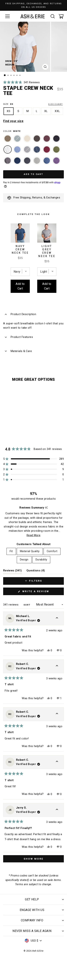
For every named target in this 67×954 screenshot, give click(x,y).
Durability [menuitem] (41, 559)
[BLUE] (17, 151)
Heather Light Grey (37, 160)
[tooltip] (46, 507)
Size (33, 104)
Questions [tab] (35, 571)
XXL (57, 111)
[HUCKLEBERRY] (46, 140)
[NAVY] (17, 162)
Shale (37, 138)
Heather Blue (46, 160)
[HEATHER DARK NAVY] (36, 151)
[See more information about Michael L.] (56, 618)
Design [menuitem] (24, 559)
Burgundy (46, 149)
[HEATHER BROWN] (7, 140)
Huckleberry (46, 138)
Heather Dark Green (56, 149)
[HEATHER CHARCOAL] (27, 162)
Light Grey (27, 149)
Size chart (55, 104)
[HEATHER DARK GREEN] (56, 151)
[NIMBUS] (27, 140)
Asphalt (7, 160)
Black (56, 138)
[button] (21, 82)
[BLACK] (56, 140)
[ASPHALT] (7, 162)
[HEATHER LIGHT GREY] (36, 162)
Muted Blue (17, 138)
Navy (17, 160)
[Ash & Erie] (32, 16)
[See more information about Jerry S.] (56, 809)
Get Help (32, 899)
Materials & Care (21, 351)
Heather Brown (7, 138)
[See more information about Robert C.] (56, 666)
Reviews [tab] (12, 571)
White (7, 149)
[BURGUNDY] (46, 151)
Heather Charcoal (27, 160)
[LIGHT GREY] (27, 151)
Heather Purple (56, 160)
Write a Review (42, 592)
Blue (17, 149)
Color (12, 131)
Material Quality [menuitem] (30, 551)
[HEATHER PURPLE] (56, 162)
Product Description (23, 314)
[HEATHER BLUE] (46, 162)
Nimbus (27, 138)
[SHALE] (36, 140)
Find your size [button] (13, 121)
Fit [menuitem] (11, 551)
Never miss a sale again (31, 931)
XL (46, 111)
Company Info (32, 920)
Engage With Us (32, 910)
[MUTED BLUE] (17, 140)
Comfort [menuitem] (52, 551)
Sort (27, 604)
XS (8, 111)
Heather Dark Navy (37, 149)
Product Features (22, 337)
